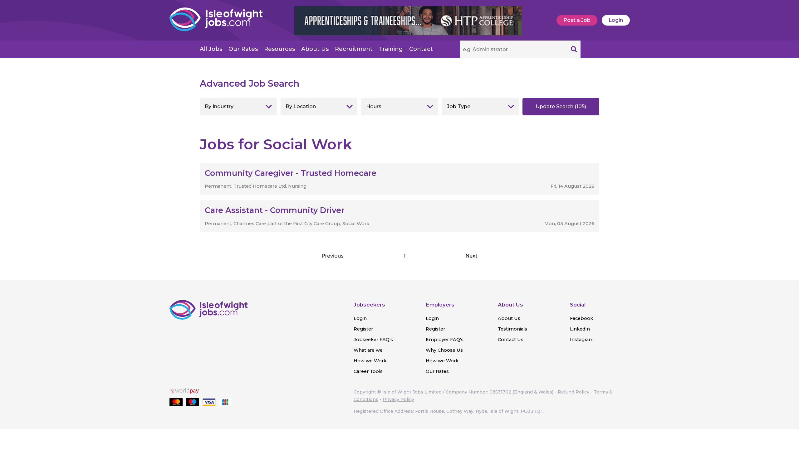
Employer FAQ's (444, 339)
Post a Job (577, 20)
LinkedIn (580, 329)
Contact (421, 49)
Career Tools (368, 371)
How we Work (370, 361)
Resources (279, 49)
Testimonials (512, 329)
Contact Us (510, 339)
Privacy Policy (398, 399)
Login (616, 20)
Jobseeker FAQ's (373, 339)
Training (391, 49)
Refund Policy (573, 392)
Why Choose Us (444, 350)
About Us (315, 49)
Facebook (581, 318)
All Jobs (211, 49)
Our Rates (243, 49)
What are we (368, 350)
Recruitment (354, 49)
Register (363, 329)
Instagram (582, 339)
